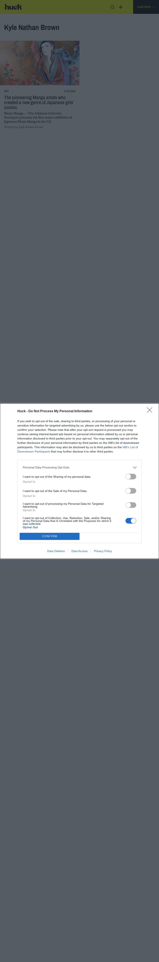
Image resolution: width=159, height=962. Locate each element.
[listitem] (79, 467)
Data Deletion (56, 551)
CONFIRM (49, 536)
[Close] (151, 411)
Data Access (79, 551)
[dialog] (79, 481)
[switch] (130, 476)
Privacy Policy (103, 551)
